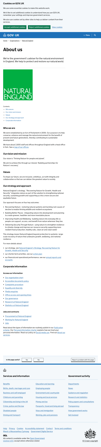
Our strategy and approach (15, 118)
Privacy (12, 428)
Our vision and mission (13, 112)
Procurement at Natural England (18, 316)
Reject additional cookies (39, 27)
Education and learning (45, 384)
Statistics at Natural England (17, 305)
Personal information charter (25, 330)
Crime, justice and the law (13, 406)
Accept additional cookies (14, 27)
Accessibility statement (34, 428)
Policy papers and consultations (81, 402)
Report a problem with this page (83, 360)
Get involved (73, 415)
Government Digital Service (42, 431)
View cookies (57, 27)
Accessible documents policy (17, 281)
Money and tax (42, 402)
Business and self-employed (14, 393)
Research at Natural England (17, 302)
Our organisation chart (14, 278)
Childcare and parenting (13, 397)
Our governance (11, 298)
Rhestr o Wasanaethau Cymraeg (16, 431)
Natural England (27, 41)
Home (5, 41)
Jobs (7, 323)
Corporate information (13, 120)
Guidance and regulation (78, 393)
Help (5, 428)
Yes (29, 360)
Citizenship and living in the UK (15, 402)
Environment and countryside (47, 393)
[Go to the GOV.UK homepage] (11, 35)
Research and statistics (77, 397)
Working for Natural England (16, 320)
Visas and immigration (44, 410)
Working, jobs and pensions (47, 415)
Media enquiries (11, 291)
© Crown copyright (90, 441)
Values (8, 115)
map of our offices (21, 147)
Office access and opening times (18, 295)
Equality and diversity (13, 288)
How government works (77, 410)
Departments (73, 384)
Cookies (20, 428)
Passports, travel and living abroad (50, 406)
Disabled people (9, 410)
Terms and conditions (63, 428)
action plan (37, 254)
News (70, 388)
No (40, 360)
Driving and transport (11, 415)
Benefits (6, 384)
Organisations (15, 41)
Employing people (43, 388)
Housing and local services (46, 397)
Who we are (9, 109)
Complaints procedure (14, 284)
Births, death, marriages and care (16, 388)
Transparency (73, 406)
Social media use (42, 332)
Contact (49, 428)
